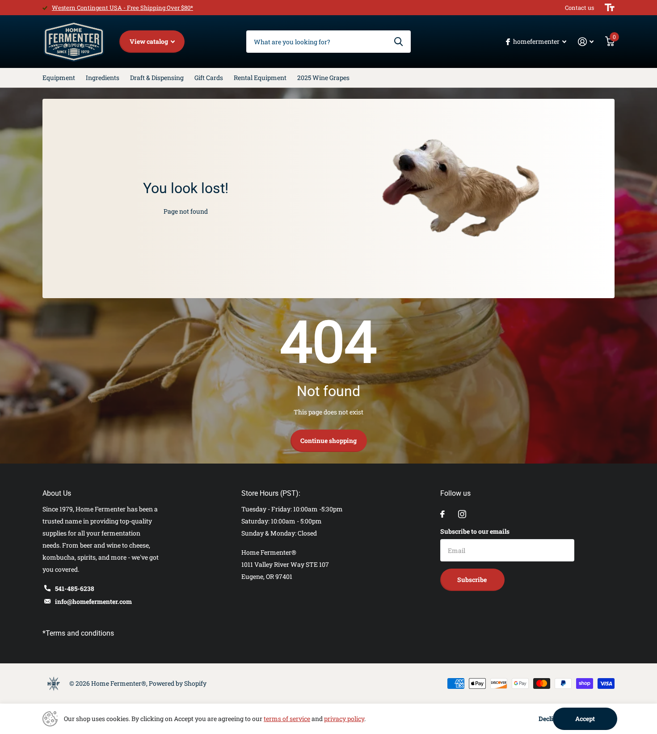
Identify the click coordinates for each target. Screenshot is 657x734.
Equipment (58, 77)
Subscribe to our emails (475, 531)
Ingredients (102, 77)
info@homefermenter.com (93, 601)
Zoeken (398, 41)
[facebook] (442, 514)
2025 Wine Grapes (323, 77)
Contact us (579, 8)
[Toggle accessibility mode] (610, 7)
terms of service (287, 718)
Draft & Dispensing (157, 77)
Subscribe (472, 579)
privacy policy (344, 718)
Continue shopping (328, 440)
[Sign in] (585, 42)
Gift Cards (208, 77)
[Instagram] (462, 514)
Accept (585, 718)
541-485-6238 (74, 588)
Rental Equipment (260, 77)
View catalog (149, 41)
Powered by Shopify (177, 683)
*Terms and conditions (78, 633)
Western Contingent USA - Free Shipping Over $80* (122, 8)
